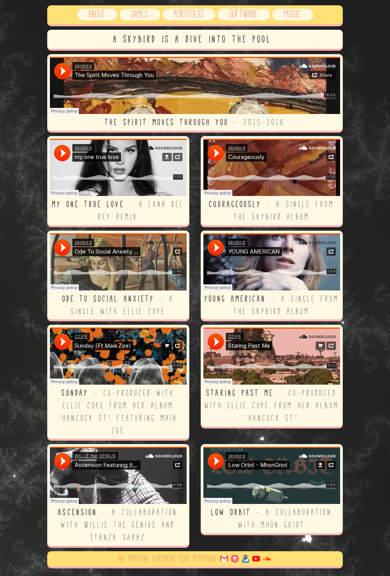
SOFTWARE (243, 14)
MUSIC (292, 14)
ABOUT (97, 14)
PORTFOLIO (188, 14)
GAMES (139, 14)
